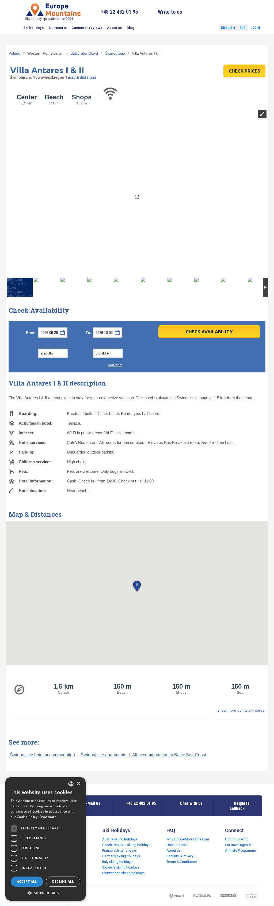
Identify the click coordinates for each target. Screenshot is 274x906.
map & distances (82, 77)
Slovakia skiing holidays (120, 867)
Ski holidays (33, 28)
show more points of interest (241, 710)
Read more (47, 816)
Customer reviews (86, 28)
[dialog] (45, 839)
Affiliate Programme (240, 850)
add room (115, 365)
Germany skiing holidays (121, 856)
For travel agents (238, 845)
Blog (130, 28)
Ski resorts (57, 28)
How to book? (177, 845)
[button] (137, 586)
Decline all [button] (63, 881)
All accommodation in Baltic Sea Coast (169, 755)
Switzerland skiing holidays (123, 873)
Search (16, 28)
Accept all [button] (27, 881)
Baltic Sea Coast (84, 53)
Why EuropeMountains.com (187, 839)
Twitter (209, 28)
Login (255, 28)
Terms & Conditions (181, 862)
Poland (14, 53)
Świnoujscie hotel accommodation (43, 755)
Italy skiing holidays (117, 862)
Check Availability (209, 331)
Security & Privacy (179, 856)
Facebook (202, 28)
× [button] (78, 784)
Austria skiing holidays (119, 839)
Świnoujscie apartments (104, 755)
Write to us (170, 12)
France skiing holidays (119, 850)
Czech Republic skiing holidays (126, 845)
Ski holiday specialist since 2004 (49, 19)
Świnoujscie (115, 53)
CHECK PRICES (244, 70)
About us (114, 28)
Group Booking (237, 839)
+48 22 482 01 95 (119, 12)
